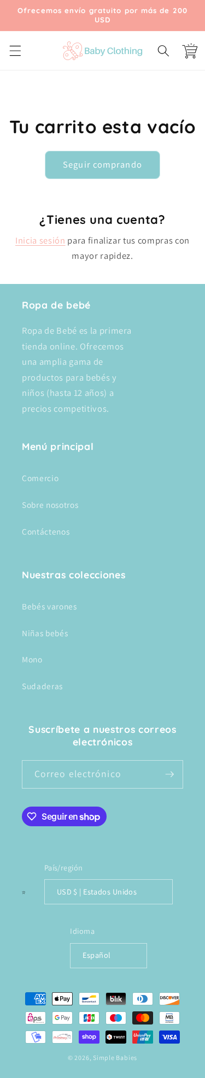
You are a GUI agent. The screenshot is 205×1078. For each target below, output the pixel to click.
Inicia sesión (40, 240)
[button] (15, 50)
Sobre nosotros (50, 504)
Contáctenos (45, 531)
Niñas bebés (45, 632)
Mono (32, 659)
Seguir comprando (102, 164)
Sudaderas (42, 685)
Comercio (40, 477)
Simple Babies (115, 1057)
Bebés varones (49, 606)
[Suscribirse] (169, 774)
